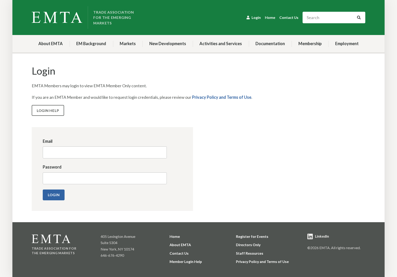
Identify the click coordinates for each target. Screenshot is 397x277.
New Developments (167, 43)
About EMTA (50, 43)
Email (48, 141)
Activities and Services (220, 43)
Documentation (270, 43)
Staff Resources (249, 253)
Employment (347, 43)
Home (270, 17)
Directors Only (248, 244)
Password (52, 166)
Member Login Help (186, 261)
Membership (310, 43)
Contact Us (288, 17)
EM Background (91, 43)
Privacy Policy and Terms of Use (221, 97)
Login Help (48, 110)
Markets (128, 43)
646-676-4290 (112, 255)
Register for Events (252, 236)
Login (256, 17)
